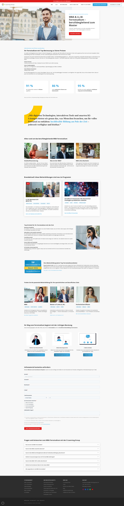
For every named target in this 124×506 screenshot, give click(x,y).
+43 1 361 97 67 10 (86, 484)
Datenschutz (33, 500)
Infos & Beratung (74, 4)
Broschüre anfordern (75, 33)
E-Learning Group (66, 482)
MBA (52, 4)
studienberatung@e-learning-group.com (90, 482)
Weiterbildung (63, 4)
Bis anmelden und (62, 1)
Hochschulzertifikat (28, 488)
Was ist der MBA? (55, 161)
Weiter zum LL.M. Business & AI (56, 315)
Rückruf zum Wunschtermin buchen (36, 354)
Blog (64, 488)
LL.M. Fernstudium (28, 484)
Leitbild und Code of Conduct (69, 492)
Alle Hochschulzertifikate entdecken (83, 313)
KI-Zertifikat (26, 492)
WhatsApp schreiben (86, 486)
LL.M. (56, 4)
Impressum (26, 500)
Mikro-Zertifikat (27, 490)
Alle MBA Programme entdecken (31, 315)
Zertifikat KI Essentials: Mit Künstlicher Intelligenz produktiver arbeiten (78, 199)
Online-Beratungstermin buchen (62, 354)
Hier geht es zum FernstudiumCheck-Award (53, 270)
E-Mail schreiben (87, 354)
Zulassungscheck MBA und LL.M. (50, 488)
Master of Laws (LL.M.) (57, 304)
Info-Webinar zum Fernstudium (50, 492)
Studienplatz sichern (115, 4)
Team (64, 484)
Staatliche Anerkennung (68, 490)
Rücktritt (42, 500)
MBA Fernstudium (28, 482)
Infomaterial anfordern (100, 4)
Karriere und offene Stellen (68, 486)
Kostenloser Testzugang (49, 490)
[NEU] (42, 196)
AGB (38, 500)
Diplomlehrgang (27, 486)
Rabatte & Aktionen (85, 4)
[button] (3, 503)
